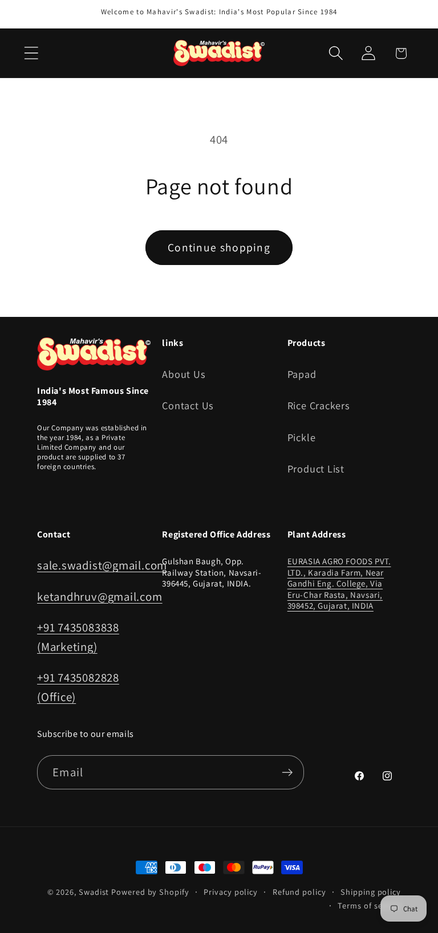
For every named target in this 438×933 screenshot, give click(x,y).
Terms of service (369, 905)
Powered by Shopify (150, 891)
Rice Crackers (318, 405)
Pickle (301, 437)
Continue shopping (219, 247)
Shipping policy (370, 891)
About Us (183, 374)
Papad (302, 374)
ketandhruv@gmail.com (100, 596)
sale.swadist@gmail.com (102, 565)
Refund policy (299, 891)
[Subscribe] (287, 772)
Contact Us (188, 405)
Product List (315, 468)
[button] (31, 53)
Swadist (94, 891)
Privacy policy (231, 891)
